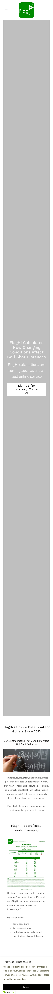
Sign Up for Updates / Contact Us (26, 389)
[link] (26, 10)
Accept (26, 987)
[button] (6, 10)
